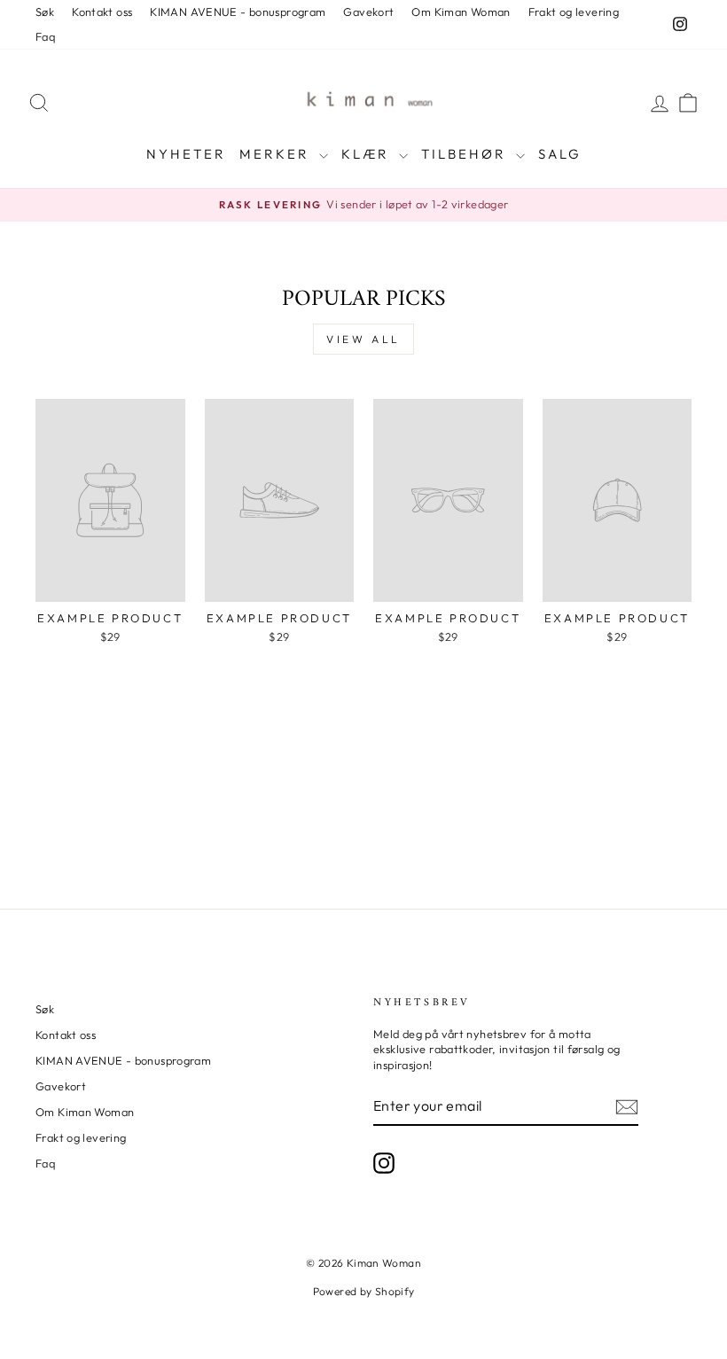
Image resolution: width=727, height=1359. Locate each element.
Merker (277, 153)
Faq (45, 36)
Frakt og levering (573, 11)
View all (363, 339)
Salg (560, 153)
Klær (368, 153)
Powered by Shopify (364, 1291)
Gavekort (368, 11)
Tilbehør (466, 153)
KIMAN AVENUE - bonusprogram (237, 11)
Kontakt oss (102, 11)
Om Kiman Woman (460, 11)
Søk (44, 11)
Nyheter (186, 153)
